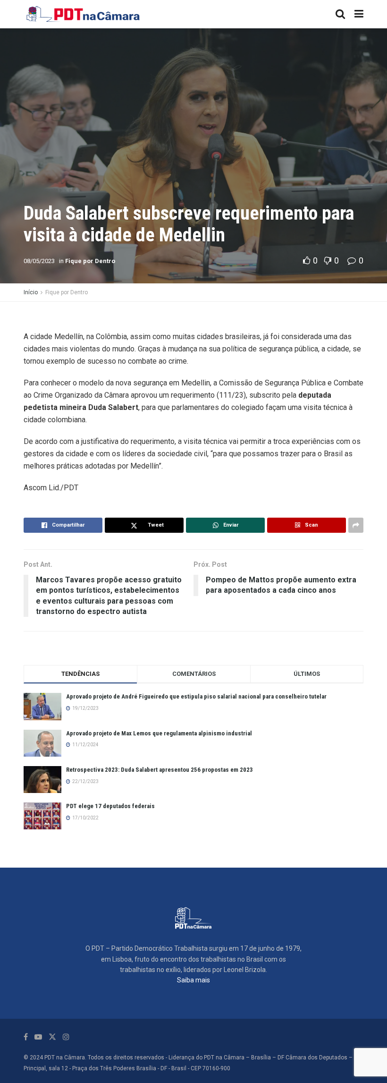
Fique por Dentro (90, 260)
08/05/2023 (39, 260)
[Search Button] (340, 14)
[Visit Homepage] (83, 14)
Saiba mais (193, 980)
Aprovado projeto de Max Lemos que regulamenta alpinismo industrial (159, 733)
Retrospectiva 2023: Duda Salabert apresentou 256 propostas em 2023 (159, 769)
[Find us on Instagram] (66, 1037)
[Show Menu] (358, 14)
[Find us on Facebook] (26, 1037)
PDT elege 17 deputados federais (110, 806)
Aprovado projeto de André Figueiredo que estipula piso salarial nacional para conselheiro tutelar (196, 696)
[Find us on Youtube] (38, 1037)
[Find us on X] (52, 1037)
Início (31, 292)
